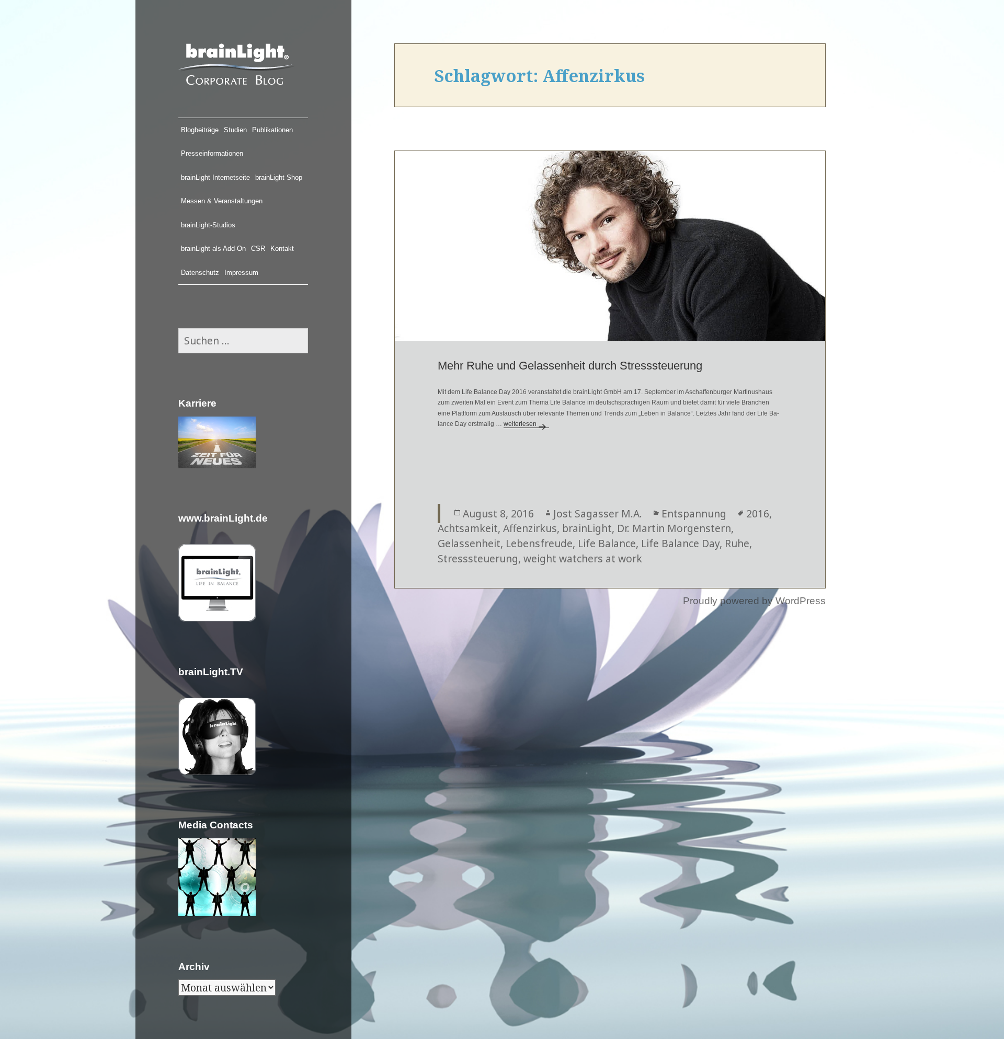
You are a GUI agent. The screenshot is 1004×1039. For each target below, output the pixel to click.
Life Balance (607, 543)
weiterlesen (526, 424)
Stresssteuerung (478, 558)
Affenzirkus (530, 528)
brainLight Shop (278, 177)
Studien (235, 130)
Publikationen (272, 130)
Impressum (241, 272)
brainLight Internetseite (215, 177)
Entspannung (693, 513)
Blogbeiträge (200, 130)
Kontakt (282, 248)
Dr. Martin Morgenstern (674, 528)
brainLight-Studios (208, 225)
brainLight (587, 528)
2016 (757, 513)
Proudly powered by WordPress (754, 600)
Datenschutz (200, 272)
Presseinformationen (212, 153)
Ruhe (737, 543)
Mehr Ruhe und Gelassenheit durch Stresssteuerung (570, 365)
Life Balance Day (680, 543)
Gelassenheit (469, 543)
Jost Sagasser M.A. (597, 513)
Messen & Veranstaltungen (222, 201)
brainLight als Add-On (213, 248)
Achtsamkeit (468, 528)
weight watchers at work (582, 558)
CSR (258, 248)
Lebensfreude (539, 543)
